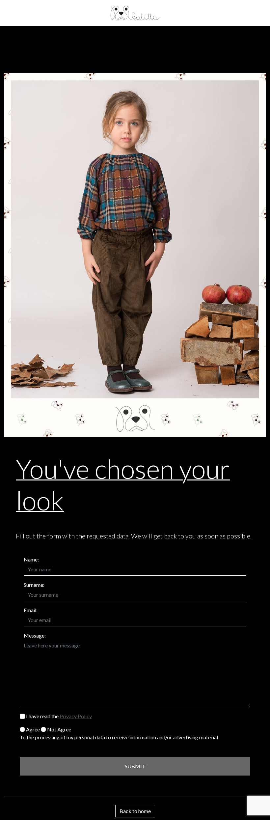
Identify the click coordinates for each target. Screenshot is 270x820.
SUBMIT (135, 766)
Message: (35, 635)
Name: (31, 559)
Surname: (34, 585)
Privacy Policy (76, 716)
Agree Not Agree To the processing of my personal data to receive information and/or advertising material (119, 733)
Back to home (135, 811)
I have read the (58, 716)
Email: (31, 610)
